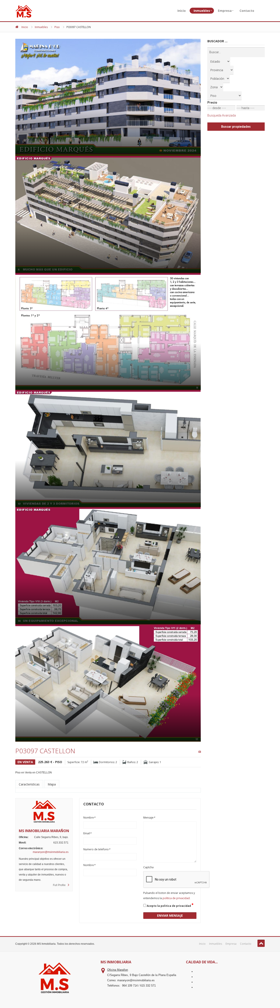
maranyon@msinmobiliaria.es (50, 852)
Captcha (148, 867)
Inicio (181, 11)
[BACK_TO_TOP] (261, 943)
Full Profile (59, 885)
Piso (57, 27)
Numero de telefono (96, 849)
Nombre (89, 817)
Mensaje (149, 817)
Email (87, 833)
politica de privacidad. (176, 898)
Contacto (247, 11)
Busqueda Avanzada (221, 115)
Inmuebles (202, 11)
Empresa (225, 11)
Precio (212, 102)
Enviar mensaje (170, 915)
